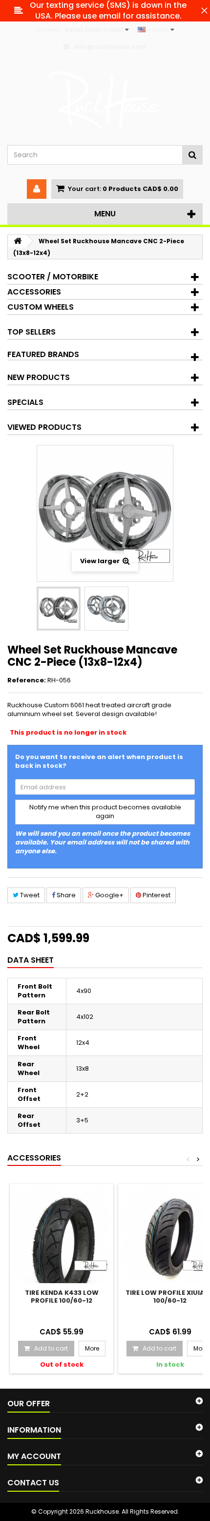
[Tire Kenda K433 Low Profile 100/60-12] (61, 1235)
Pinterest (155, 895)
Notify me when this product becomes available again (105, 812)
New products (38, 377)
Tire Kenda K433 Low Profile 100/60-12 (62, 1296)
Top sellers (31, 332)
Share (65, 895)
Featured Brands (43, 354)
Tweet (29, 895)
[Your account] (36, 189)
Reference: (26, 680)
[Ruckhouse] (105, 101)
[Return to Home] (17, 241)
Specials (25, 402)
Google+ (109, 895)
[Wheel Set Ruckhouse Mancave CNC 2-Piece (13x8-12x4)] (58, 608)
